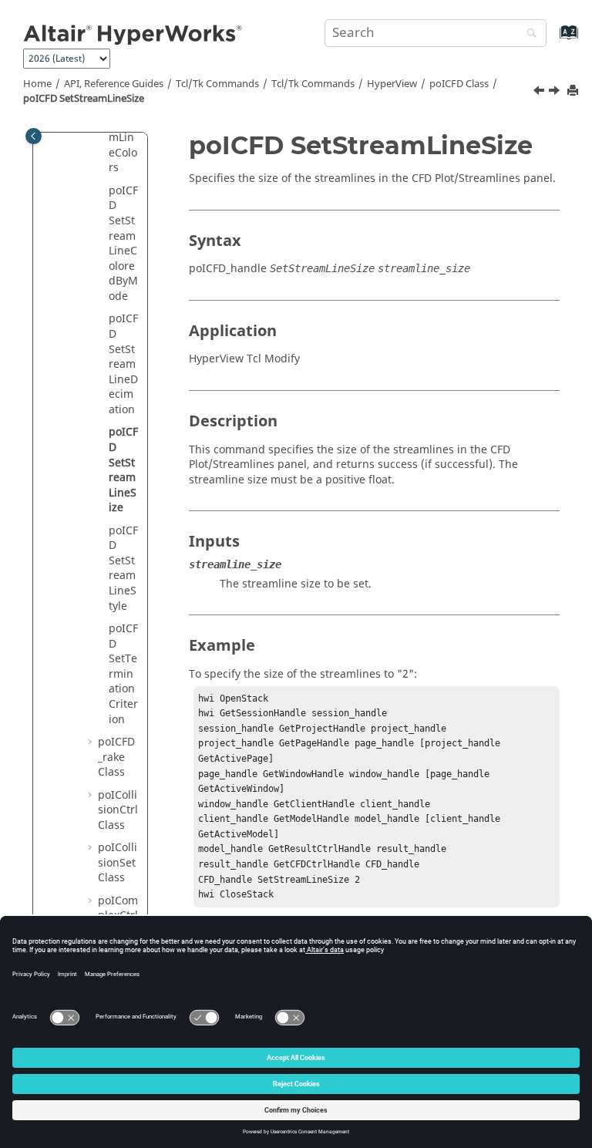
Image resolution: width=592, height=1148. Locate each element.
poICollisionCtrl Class (118, 810)
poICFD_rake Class (116, 757)
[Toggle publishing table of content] (33, 136)
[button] (102, 191)
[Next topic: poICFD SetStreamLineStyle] (556, 92)
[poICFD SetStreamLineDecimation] (540, 92)
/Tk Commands (313, 84)
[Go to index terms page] (552, 40)
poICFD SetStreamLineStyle (123, 568)
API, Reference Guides (113, 84)
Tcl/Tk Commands (217, 84)
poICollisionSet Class (117, 863)
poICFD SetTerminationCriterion (123, 674)
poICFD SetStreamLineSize (83, 99)
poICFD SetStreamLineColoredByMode (123, 244)
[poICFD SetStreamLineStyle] (556, 92)
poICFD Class (459, 84)
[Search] (528, 34)
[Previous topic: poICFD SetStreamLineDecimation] (540, 92)
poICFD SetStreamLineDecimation (123, 364)
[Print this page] (574, 91)
